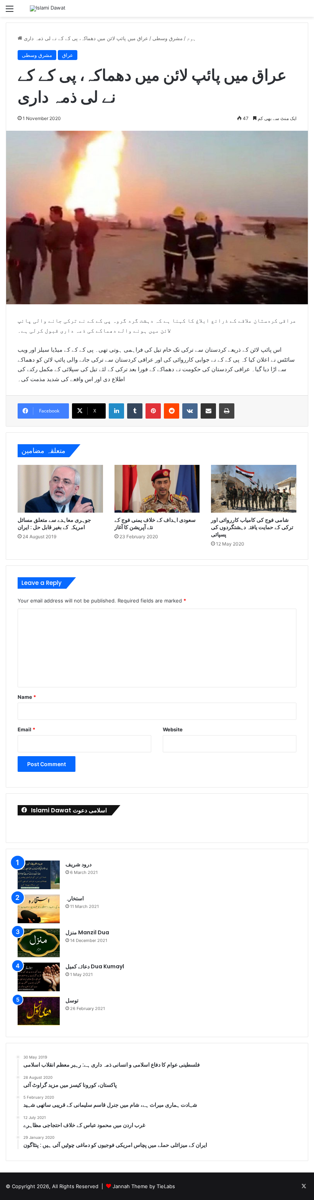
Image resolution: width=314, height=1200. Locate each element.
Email (26, 729)
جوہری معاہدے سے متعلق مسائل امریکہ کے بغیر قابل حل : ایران (54, 523)
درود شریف (78, 864)
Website (173, 729)
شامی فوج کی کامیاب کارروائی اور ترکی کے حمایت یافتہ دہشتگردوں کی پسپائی (252, 527)
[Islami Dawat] (47, 8)
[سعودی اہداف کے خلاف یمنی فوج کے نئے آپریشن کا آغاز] (157, 489)
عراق (67, 55)
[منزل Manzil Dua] (39, 943)
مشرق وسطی (167, 38)
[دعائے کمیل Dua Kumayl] (39, 977)
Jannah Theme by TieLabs (144, 1186)
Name (27, 697)
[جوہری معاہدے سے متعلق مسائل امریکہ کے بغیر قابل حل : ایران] (60, 489)
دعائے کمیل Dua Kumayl (94, 966)
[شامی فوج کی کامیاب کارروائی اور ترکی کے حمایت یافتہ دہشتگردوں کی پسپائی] (253, 489)
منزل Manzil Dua (87, 932)
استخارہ (74, 898)
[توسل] (39, 1011)
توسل (71, 1000)
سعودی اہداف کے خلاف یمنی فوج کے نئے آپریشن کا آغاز (155, 523)
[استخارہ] (39, 909)
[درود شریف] (39, 875)
